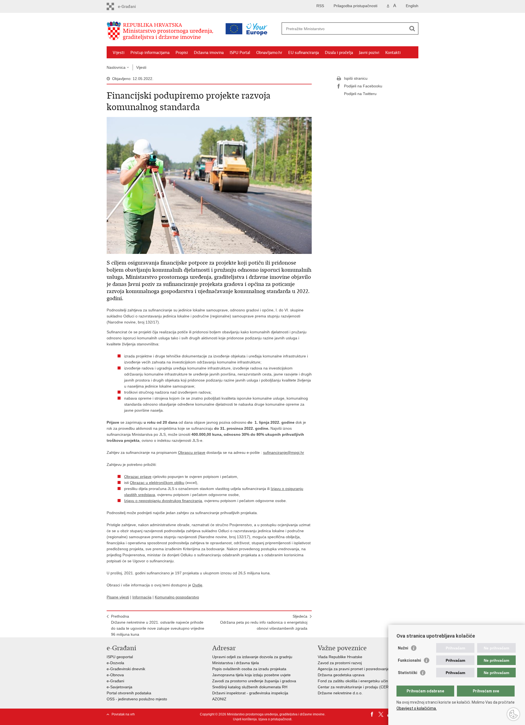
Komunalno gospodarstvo (177, 597)
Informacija (141, 597)
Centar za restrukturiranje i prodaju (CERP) (355, 687)
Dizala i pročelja (339, 52)
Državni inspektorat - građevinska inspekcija (250, 693)
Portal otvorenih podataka (129, 693)
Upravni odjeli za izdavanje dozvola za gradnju (252, 657)
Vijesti (118, 52)
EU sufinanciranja (303, 52)
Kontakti (393, 52)
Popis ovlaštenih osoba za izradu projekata (249, 669)
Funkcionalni (409, 660)
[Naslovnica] (161, 31)
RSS (320, 6)
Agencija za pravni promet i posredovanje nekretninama (366, 669)
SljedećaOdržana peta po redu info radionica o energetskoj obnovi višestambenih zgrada (263, 622)
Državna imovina (209, 52)
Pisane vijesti (118, 597)
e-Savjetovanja (119, 687)
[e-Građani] (130, 6)
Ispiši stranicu (356, 78)
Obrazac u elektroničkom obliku (157, 482)
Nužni (403, 648)
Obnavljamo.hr (269, 52)
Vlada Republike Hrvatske (340, 657)
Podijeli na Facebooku (363, 86)
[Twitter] (380, 714)
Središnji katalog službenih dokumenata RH (249, 687)
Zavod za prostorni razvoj (340, 663)
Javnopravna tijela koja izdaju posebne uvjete (251, 675)
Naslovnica (116, 67)
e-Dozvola (115, 663)
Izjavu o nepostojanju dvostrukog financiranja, (163, 500)
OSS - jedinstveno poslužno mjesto (137, 699)
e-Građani (115, 681)
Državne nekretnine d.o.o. (340, 693)
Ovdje (197, 585)
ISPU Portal (240, 52)
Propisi (182, 52)
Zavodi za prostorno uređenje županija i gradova (254, 681)
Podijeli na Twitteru (360, 93)
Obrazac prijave (137, 476)
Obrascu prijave (191, 452)
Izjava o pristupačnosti (274, 719)
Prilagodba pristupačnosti (355, 6)
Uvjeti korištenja (245, 719)
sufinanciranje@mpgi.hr (283, 452)
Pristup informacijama (150, 52)
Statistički (407, 672)
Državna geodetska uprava (341, 675)
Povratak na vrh (123, 714)
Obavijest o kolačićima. (416, 708)
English (412, 6)
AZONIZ (219, 699)
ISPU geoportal (120, 657)
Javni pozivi (369, 52)
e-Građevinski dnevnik (126, 669)
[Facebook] (372, 714)
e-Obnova (115, 675)
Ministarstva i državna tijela (235, 663)
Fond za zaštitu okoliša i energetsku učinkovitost (359, 681)
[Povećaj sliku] (209, 185)
